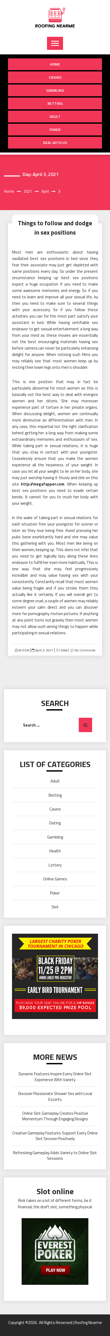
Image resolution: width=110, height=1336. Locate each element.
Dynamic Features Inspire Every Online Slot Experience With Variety (55, 1076)
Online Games (55, 879)
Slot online (55, 1191)
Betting (55, 103)
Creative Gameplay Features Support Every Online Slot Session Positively (55, 1136)
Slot (55, 907)
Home (55, 64)
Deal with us (55, 142)
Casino (55, 77)
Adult (55, 116)
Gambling (55, 90)
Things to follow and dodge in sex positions (55, 227)
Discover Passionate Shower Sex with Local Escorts (55, 1096)
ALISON (23, 650)
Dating (55, 823)
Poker (55, 129)
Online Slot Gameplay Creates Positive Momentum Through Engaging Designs (55, 1116)
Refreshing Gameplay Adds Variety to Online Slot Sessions (55, 1155)
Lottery (55, 865)
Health (55, 851)
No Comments (85, 650)
